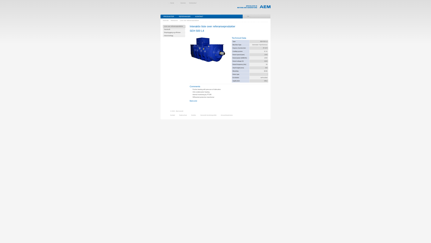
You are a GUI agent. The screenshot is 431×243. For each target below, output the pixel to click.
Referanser (184, 16)
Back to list (193, 101)
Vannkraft (167, 29)
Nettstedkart (192, 3)
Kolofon (193, 115)
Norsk (172, 3)
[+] (208, 50)
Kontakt (199, 16)
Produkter (168, 16)
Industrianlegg (168, 35)
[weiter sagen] (254, 111)
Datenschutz (183, 115)
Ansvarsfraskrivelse (227, 115)
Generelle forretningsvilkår (208, 115)
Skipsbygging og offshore (172, 32)
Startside (183, 3)
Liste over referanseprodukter (189, 20)
